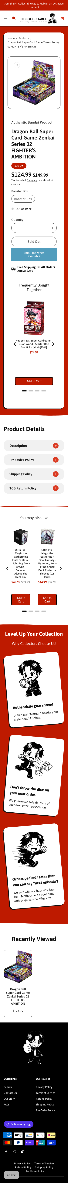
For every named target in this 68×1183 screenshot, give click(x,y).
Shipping (32, 180)
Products (24, 38)
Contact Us (10, 1092)
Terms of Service (45, 1092)
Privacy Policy (44, 1087)
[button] (6, 18)
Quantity (17, 219)
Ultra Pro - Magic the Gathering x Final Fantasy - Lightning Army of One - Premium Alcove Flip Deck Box (21, 563)
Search (8, 1087)
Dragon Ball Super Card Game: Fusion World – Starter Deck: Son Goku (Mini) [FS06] (34, 344)
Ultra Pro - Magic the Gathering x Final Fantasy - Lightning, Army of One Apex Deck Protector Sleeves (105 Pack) (47, 563)
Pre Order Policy (45, 1110)
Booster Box (24, 200)
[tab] (24, 390)
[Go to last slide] (15, 344)
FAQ (6, 1104)
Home (11, 38)
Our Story (9, 1098)
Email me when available (34, 254)
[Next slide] (53, 344)
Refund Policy (44, 1098)
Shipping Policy (45, 1104)
